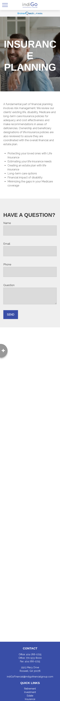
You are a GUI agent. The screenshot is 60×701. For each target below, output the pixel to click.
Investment (30, 692)
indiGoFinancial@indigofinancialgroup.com (30, 676)
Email (6, 243)
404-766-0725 (33, 654)
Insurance (30, 699)
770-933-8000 (34, 658)
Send (10, 314)
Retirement (30, 688)
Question (8, 285)
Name (7, 223)
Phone (7, 264)
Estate (30, 695)
